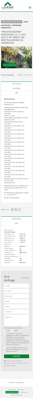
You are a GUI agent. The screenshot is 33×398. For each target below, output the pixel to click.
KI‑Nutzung (23, 392)
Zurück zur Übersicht (17, 382)
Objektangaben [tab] (16, 219)
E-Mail (8, 330)
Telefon (16, 330)
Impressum (20, 390)
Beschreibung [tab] (16, 84)
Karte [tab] (16, 223)
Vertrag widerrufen (12, 392)
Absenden (16, 356)
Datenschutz (12, 390)
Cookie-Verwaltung (16, 395)
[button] (30, 7)
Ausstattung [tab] (16, 88)
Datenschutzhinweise (12, 349)
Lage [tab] (16, 93)
